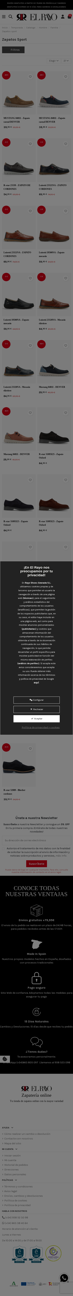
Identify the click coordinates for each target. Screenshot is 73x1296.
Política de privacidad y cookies (41, 727)
